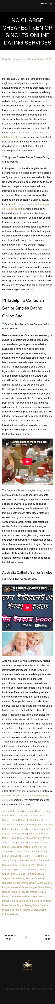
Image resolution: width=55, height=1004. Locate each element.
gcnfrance (38, 58)
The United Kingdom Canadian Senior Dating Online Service (27, 829)
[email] (37, 933)
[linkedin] (29, 933)
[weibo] (20, 933)
